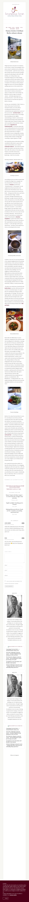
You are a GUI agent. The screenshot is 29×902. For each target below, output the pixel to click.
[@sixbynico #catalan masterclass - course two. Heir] (14, 819)
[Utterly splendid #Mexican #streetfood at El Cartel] (14, 770)
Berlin (10, 27)
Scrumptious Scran (18, 479)
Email (6, 570)
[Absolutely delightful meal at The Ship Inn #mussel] (14, 797)
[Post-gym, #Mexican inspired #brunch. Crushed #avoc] (14, 761)
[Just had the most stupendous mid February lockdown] (14, 848)
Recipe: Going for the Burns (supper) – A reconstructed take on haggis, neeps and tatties (14, 496)
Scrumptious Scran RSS (16, 646)
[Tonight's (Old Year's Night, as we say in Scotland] (14, 870)
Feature (17, 27)
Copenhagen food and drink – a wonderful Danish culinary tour (12, 650)
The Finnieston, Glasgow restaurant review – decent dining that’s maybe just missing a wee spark (13, 658)
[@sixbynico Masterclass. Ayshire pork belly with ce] (14, 860)
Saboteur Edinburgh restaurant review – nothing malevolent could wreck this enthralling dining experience (14, 666)
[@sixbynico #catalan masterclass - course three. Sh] (14, 809)
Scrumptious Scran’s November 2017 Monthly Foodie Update (14, 662)
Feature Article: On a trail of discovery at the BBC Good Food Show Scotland (15, 486)
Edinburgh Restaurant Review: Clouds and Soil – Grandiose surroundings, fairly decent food (14, 511)
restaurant (12, 28)
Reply (23, 523)
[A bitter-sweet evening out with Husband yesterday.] (14, 781)
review (17, 28)
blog (13, 27)
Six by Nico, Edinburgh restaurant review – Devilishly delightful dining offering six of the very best (13, 654)
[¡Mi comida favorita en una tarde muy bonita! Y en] (14, 880)
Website (6, 575)
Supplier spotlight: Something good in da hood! (14, 503)
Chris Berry (8, 523)
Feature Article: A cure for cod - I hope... (14, 489)
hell (20, 138)
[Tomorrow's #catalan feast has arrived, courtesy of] (14, 837)
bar (6, 27)
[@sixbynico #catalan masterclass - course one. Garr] (14, 829)
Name (6, 565)
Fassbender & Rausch (9, 146)
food (21, 27)
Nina (6, 538)
